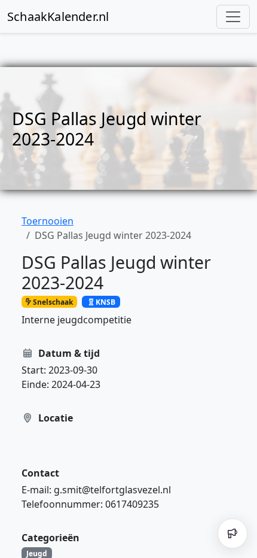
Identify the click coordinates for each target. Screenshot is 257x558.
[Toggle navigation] (233, 17)
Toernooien (48, 221)
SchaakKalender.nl (58, 16)
